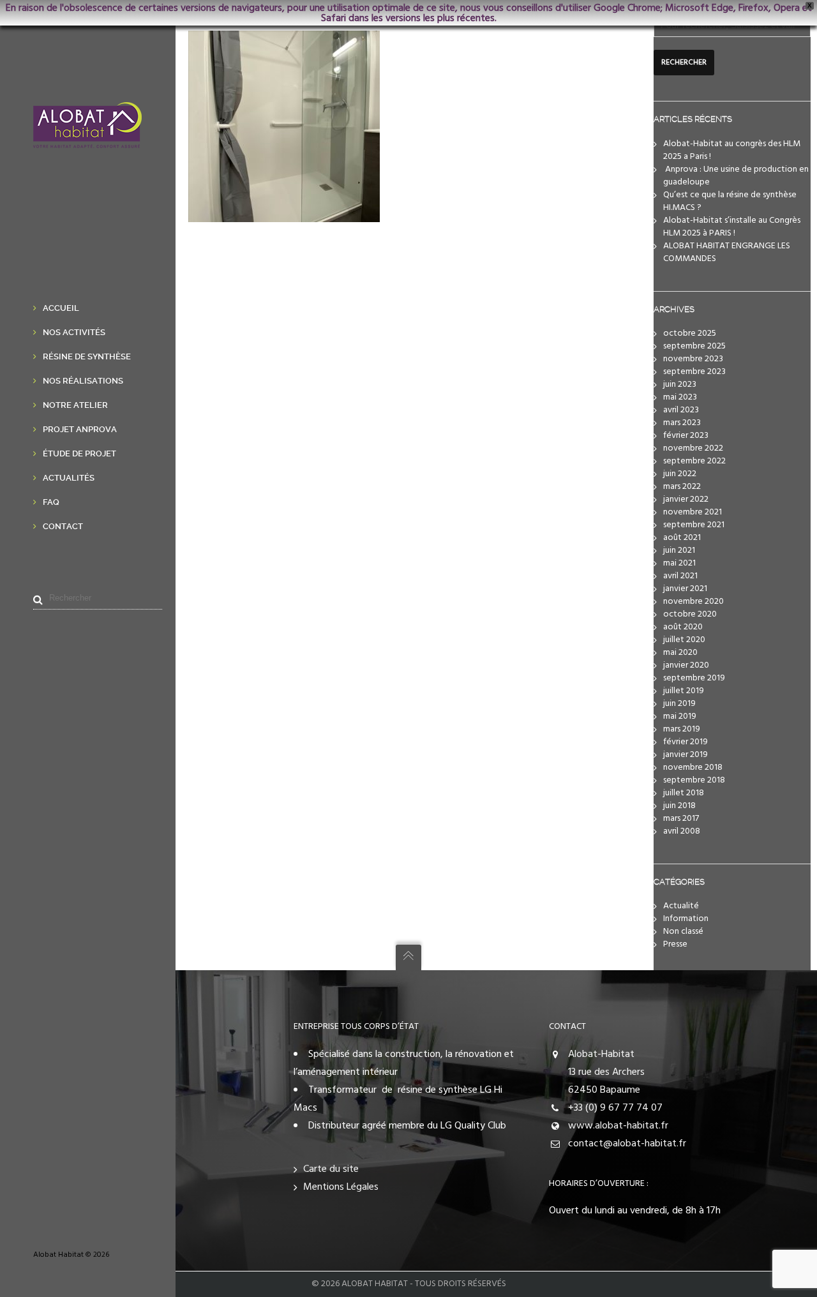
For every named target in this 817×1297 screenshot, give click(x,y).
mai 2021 (679, 563)
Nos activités (74, 332)
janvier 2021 (685, 588)
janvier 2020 (686, 665)
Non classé (683, 931)
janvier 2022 (685, 499)
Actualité (681, 906)
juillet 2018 (683, 793)
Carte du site (331, 1169)
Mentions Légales (341, 1187)
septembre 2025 (694, 346)
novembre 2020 (693, 601)
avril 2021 (680, 576)
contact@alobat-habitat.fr (627, 1144)
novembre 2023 (693, 359)
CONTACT (567, 1026)
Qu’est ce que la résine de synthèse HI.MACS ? (730, 201)
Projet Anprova (80, 429)
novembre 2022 (693, 448)
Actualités (68, 478)
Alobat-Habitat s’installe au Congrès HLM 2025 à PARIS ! (731, 227)
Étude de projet (79, 453)
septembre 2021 (693, 525)
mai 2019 (679, 716)
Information (685, 918)
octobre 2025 (689, 333)
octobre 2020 (690, 614)
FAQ (51, 502)
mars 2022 (682, 486)
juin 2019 (679, 703)
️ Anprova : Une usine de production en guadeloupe (736, 176)
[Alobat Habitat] (87, 139)
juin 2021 (679, 550)
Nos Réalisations (83, 381)
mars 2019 (681, 729)
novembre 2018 (693, 767)
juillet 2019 (683, 691)
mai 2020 (680, 652)
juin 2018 (679, 805)
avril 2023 (681, 410)
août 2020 (683, 627)
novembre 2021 (692, 512)
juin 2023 (679, 384)
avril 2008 (681, 831)
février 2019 (685, 742)
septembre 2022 (694, 461)
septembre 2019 (694, 678)
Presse (675, 944)
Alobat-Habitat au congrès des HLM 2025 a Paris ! (731, 150)
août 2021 (682, 537)
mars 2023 (682, 423)
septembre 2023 (694, 371)
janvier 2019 (685, 754)
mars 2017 (681, 818)
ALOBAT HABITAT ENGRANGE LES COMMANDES (726, 252)
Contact (63, 526)
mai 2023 (680, 397)
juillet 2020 (684, 640)
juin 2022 (679, 474)
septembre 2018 (694, 780)
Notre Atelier (75, 405)
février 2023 (685, 435)
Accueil (61, 308)
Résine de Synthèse (87, 356)
